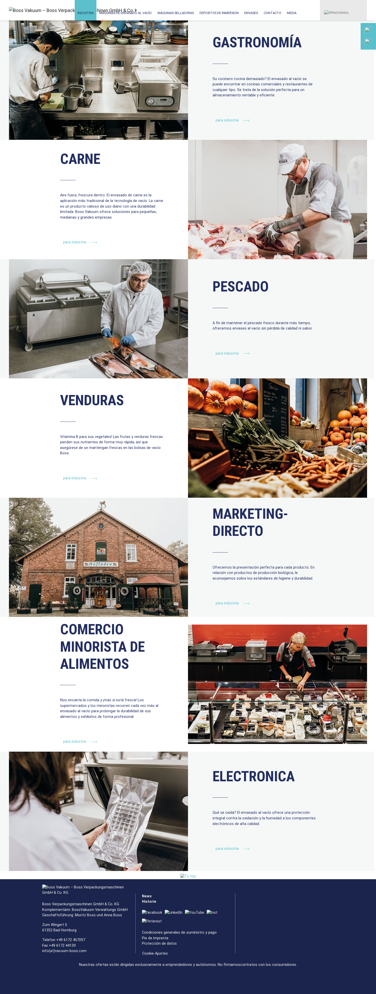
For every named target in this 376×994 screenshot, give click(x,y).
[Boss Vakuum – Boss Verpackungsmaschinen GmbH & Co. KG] (31, 10)
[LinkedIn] (175, 913)
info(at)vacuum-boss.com (64, 951)
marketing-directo (250, 522)
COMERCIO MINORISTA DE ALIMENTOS (102, 646)
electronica (254, 776)
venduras (92, 400)
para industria (228, 120)
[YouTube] (196, 913)
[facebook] (153, 913)
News (147, 896)
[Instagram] (213, 913)
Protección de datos (159, 943)
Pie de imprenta (155, 938)
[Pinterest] (153, 921)
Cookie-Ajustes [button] (155, 953)
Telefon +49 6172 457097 (63, 940)
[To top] (188, 876)
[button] (336, 10)
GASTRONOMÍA (257, 42)
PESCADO (241, 286)
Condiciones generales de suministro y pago (179, 932)
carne (80, 159)
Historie (149, 901)
